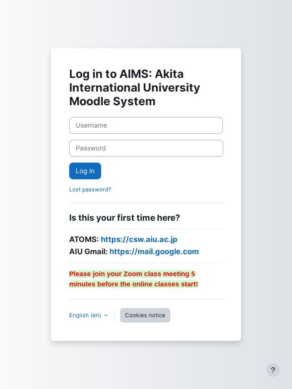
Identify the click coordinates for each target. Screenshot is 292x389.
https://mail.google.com (154, 251)
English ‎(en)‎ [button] (86, 315)
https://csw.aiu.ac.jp (139, 239)
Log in (85, 171)
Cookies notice (145, 315)
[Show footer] (273, 370)
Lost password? (90, 189)
